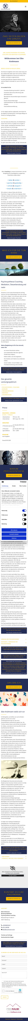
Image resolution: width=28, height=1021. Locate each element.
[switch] (24, 515)
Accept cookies (13, 875)
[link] (25, 387)
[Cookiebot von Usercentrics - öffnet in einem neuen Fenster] (20, 482)
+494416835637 (14, 1)
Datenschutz (20, 1019)
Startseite (7, 1019)
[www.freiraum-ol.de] (14, 1008)
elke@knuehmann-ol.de (9, 929)
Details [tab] (14, 486)
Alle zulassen (14, 530)
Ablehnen (14, 538)
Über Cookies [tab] (22, 486)
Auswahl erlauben (14, 534)
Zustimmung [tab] (5, 486)
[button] (14, 43)
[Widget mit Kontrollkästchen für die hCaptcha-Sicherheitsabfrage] (12, 991)
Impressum (13, 1019)
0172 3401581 (6, 927)
